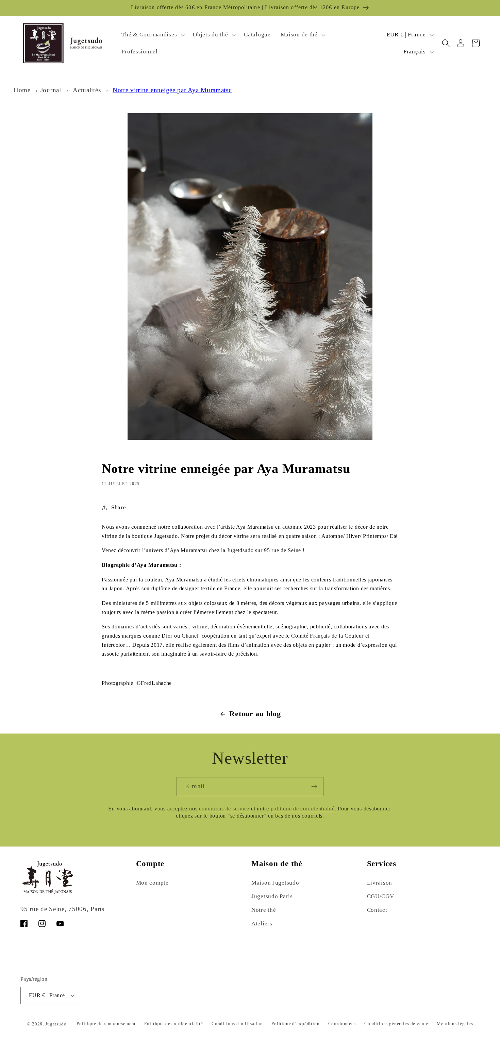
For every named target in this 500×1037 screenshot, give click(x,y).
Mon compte (152, 882)
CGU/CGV (380, 896)
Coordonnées (342, 1023)
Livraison (379, 882)
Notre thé (263, 910)
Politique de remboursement (106, 1023)
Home (22, 90)
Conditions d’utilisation (237, 1023)
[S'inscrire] (314, 786)
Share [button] (118, 507)
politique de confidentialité (303, 809)
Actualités (87, 90)
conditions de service (225, 809)
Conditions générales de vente (396, 1023)
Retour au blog (255, 714)
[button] (152, 34)
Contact (377, 910)
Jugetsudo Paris (272, 896)
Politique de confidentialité (173, 1023)
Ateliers (261, 923)
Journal (50, 90)
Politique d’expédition (295, 1023)
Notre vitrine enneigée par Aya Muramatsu (172, 90)
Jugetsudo (56, 1023)
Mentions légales (455, 1023)
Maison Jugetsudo (275, 882)
